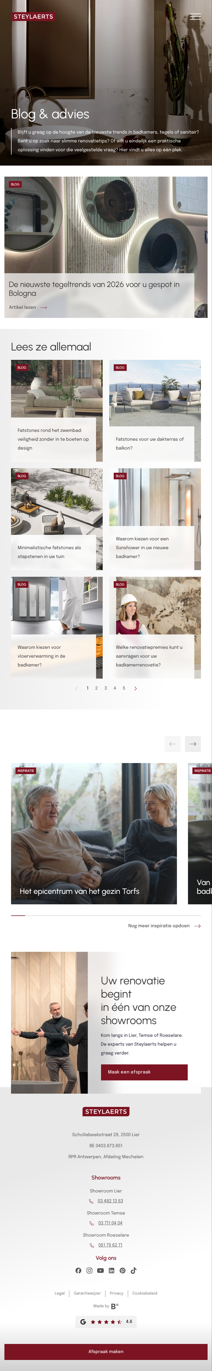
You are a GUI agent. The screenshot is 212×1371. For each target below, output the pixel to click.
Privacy (116, 1294)
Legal (60, 1294)
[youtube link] (100, 1272)
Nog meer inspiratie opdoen (159, 926)
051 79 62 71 (111, 1245)
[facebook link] (78, 1272)
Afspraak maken (106, 1351)
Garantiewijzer (87, 1294)
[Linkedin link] (111, 1272)
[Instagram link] (89, 1272)
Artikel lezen (22, 307)
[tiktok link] (133, 1272)
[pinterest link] (122, 1272)
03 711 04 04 (110, 1223)
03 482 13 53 (110, 1201)
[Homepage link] (33, 16)
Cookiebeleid (144, 1294)
